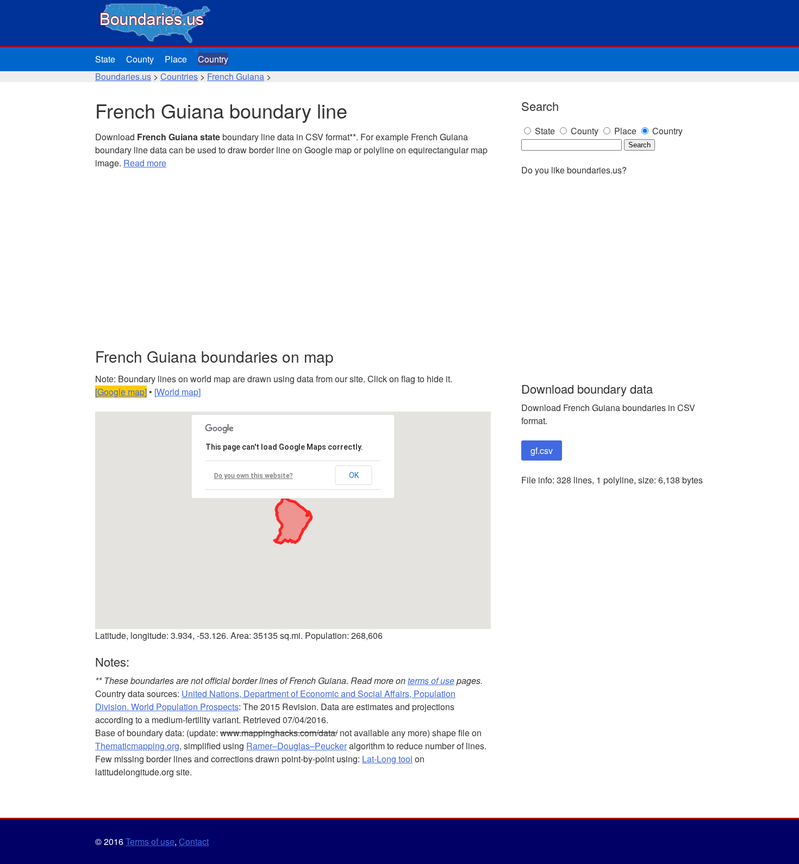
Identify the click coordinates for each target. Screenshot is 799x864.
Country (213, 59)
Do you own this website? (253, 476)
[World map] (177, 392)
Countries (179, 76)
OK (354, 475)
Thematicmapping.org (137, 745)
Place (176, 59)
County (140, 59)
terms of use (431, 680)
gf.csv (541, 450)
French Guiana (235, 76)
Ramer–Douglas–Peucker (296, 745)
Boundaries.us (123, 76)
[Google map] (121, 392)
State (105, 59)
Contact (194, 841)
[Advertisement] (293, 259)
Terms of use (150, 841)
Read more (144, 163)
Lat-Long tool (387, 759)
